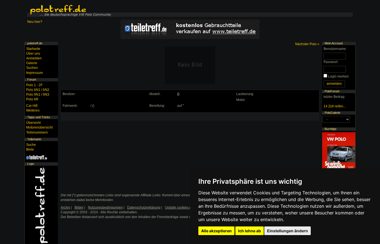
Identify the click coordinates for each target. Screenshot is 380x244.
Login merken (338, 76)
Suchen (32, 68)
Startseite (33, 49)
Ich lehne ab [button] (249, 230)
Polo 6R (32, 99)
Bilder (79, 207)
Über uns (33, 53)
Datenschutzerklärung (144, 207)
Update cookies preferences (186, 207)
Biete (30, 149)
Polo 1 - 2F (34, 85)
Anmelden (34, 58)
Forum (31, 79)
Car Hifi (32, 106)
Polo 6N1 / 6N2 (37, 90)
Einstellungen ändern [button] (287, 230)
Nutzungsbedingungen (105, 207)
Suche (31, 145)
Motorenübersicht (39, 127)
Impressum (34, 73)
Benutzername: (335, 49)
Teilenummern (37, 132)
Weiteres (33, 110)
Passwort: (331, 62)
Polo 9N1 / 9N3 (37, 94)
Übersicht (33, 123)
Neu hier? (34, 22)
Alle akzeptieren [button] (216, 230)
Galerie (31, 63)
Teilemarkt (34, 139)
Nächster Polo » (307, 44)
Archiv (65, 207)
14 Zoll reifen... (335, 106)
